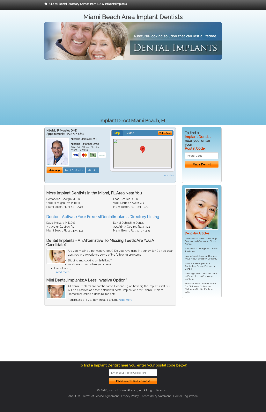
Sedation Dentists (207, 256)
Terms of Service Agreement (101, 396)
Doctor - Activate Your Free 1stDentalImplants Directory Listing (102, 216)
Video (130, 133)
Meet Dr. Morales (74, 170)
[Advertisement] (133, 89)
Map (117, 133)
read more (63, 272)
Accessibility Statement (156, 396)
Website (92, 170)
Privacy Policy (130, 396)
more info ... (168, 175)
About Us (74, 396)
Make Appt (54, 170)
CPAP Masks (191, 238)
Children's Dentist (194, 289)
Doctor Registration (185, 396)
